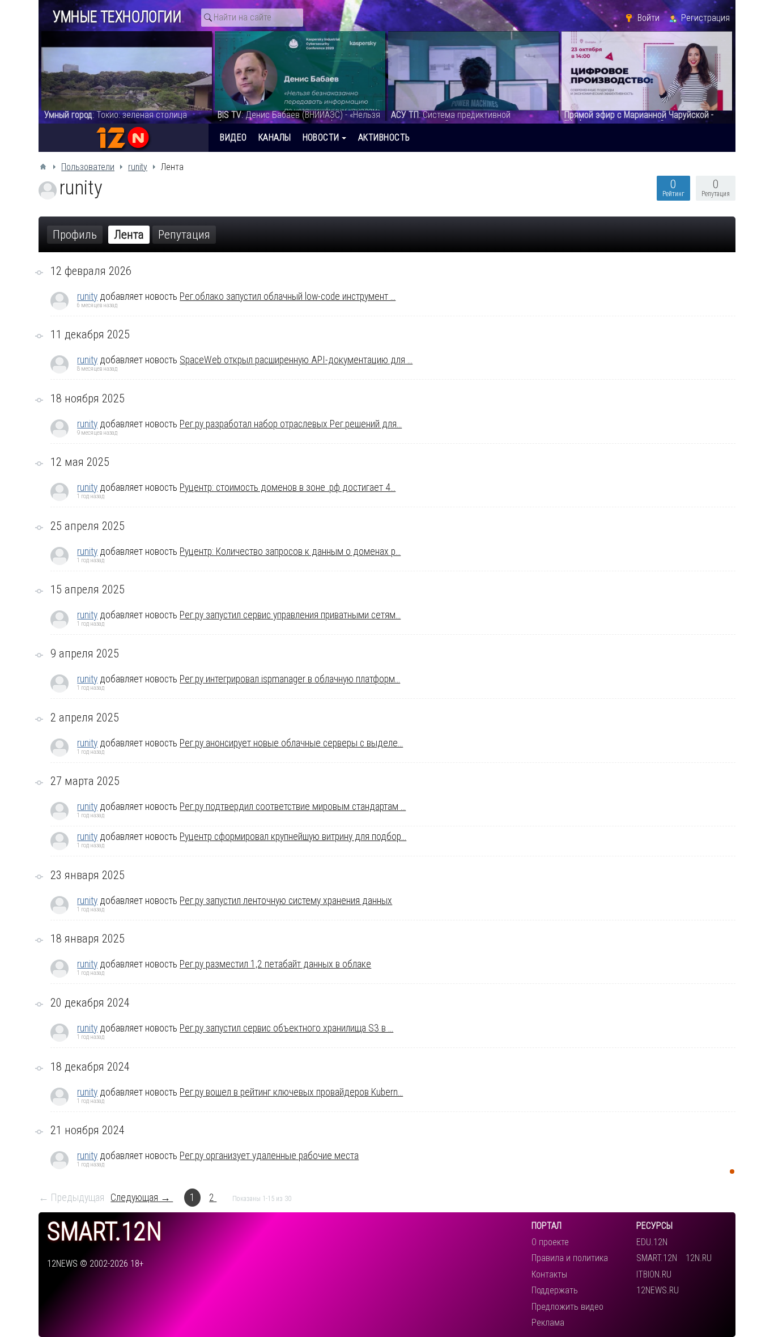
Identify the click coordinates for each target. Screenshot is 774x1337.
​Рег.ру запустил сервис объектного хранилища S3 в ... (286, 1028)
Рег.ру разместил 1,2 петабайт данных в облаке (275, 964)
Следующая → (141, 1197)
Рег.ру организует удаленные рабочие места (269, 1155)
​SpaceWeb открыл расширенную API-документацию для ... (296, 360)
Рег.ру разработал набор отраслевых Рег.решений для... (291, 424)
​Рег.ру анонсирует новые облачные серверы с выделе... (291, 743)
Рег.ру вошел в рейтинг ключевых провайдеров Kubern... (291, 1092)
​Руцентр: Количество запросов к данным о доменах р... (290, 551)
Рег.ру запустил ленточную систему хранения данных (286, 900)
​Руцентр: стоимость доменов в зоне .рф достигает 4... (287, 487)
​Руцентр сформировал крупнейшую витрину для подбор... (293, 836)
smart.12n (104, 1232)
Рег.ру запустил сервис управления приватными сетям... (290, 615)
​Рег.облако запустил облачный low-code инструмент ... (287, 296)
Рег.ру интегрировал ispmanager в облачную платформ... (290, 679)
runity (87, 296)
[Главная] (43, 167)
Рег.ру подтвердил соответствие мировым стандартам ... (293, 806)
